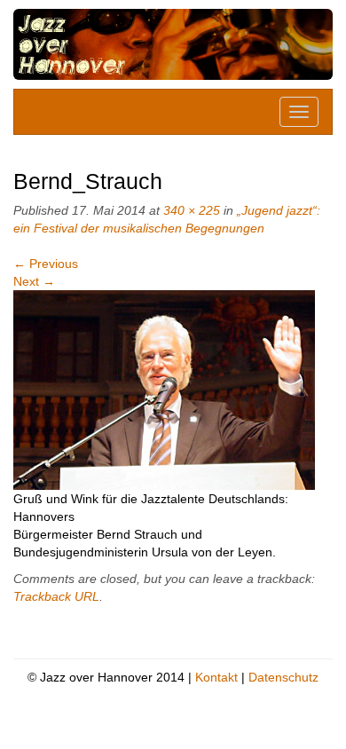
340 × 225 (191, 210)
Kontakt (216, 677)
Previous (45, 263)
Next (34, 281)
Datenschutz (283, 677)
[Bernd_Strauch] (164, 389)
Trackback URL (56, 596)
